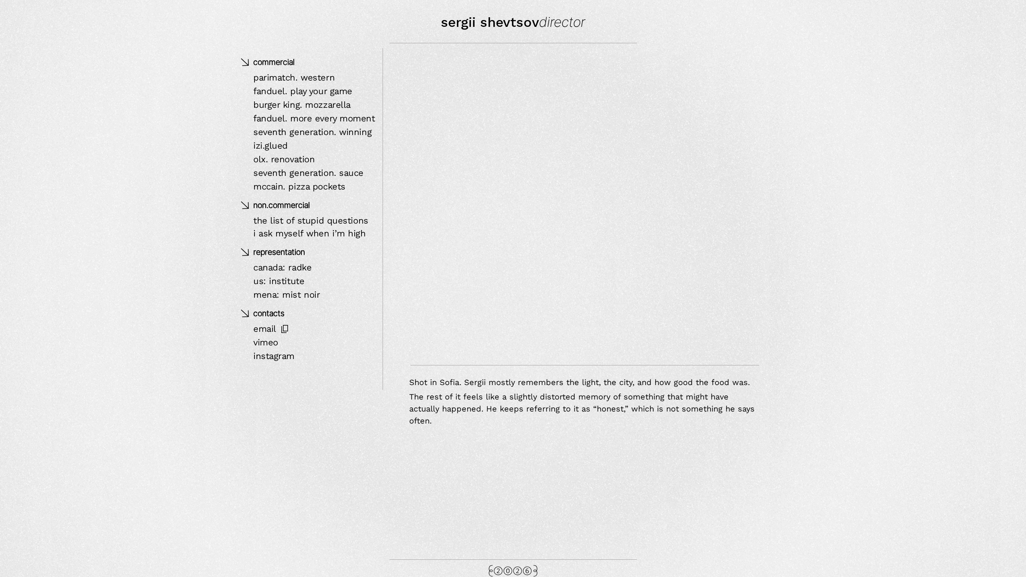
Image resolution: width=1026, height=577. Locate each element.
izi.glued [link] (270, 146)
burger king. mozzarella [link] (302, 105)
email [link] (264, 329)
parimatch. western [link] (294, 78)
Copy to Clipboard (285, 329)
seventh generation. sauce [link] (308, 173)
